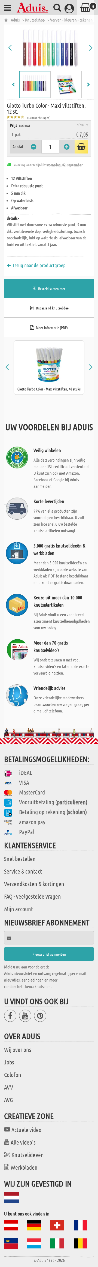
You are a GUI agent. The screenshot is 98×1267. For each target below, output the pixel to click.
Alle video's (23, 1142)
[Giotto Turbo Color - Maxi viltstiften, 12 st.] (50, 48)
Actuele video (26, 1129)
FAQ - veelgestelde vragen (32, 896)
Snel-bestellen (20, 858)
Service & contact (23, 871)
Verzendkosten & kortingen (34, 883)
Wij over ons (17, 1049)
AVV (8, 1087)
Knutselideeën (27, 1154)
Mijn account (18, 908)
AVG (8, 1099)
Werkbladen (24, 1167)
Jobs (9, 1062)
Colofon (12, 1074)
